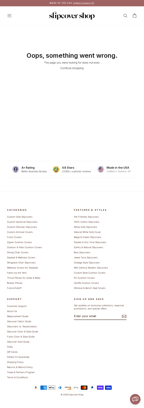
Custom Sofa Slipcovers (19, 216)
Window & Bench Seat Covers (90, 288)
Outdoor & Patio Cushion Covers (24, 247)
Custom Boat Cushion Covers (90, 272)
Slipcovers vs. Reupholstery (22, 326)
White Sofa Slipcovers (85, 227)
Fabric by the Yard (17, 272)
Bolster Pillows (14, 283)
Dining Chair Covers (17, 252)
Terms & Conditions (17, 377)
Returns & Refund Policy (20, 367)
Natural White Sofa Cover (87, 232)
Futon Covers (14, 237)
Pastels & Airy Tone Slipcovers (90, 242)
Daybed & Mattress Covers (21, 257)
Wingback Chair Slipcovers (21, 262)
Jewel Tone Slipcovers (86, 257)
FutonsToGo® (14, 288)
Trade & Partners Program (21, 372)
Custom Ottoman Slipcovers (22, 227)
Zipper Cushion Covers (19, 242)
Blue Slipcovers (82, 252)
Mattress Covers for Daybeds (22, 267)
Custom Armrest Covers (20, 232)
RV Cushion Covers (84, 278)
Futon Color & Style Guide (21, 336)
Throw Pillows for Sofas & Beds (23, 278)
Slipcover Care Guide (18, 341)
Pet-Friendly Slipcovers (86, 216)
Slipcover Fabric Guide (19, 321)
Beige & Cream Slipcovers (87, 237)
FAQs (10, 347)
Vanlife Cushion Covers (86, 283)
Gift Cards (12, 352)
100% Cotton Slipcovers (86, 222)
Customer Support (17, 306)
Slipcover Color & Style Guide (22, 331)
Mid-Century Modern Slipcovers (91, 267)
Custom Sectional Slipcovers (22, 222)
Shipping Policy (15, 362)
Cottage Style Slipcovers (87, 262)
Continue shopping (72, 68)
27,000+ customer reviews (76, 171)
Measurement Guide (17, 316)
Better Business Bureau (34, 171)
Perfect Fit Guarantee (18, 357)
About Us (12, 311)
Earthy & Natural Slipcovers (88, 247)
